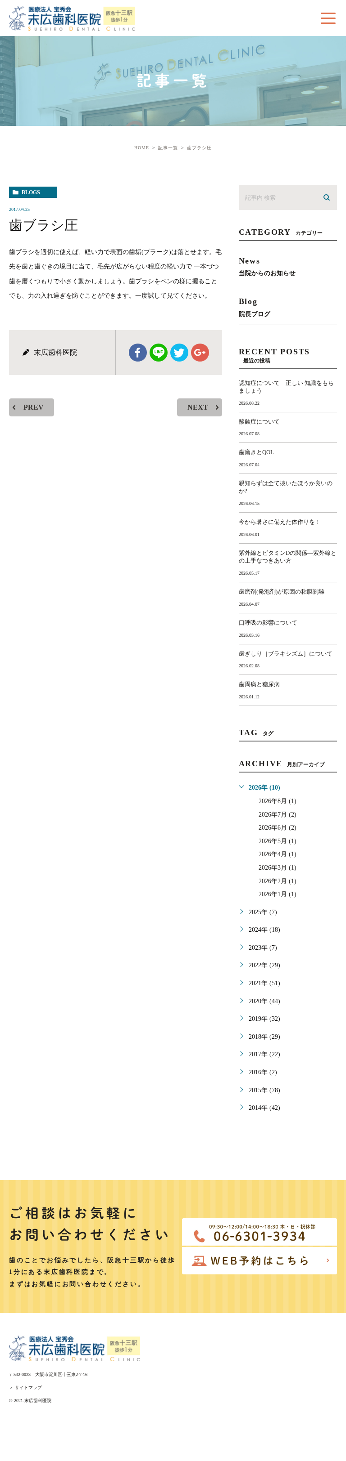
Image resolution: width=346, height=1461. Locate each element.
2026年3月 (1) (277, 867)
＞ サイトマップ (25, 1387)
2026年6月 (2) (277, 827)
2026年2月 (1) (277, 881)
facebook (138, 353)
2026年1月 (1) (277, 894)
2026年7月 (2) (277, 814)
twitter (179, 353)
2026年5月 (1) (277, 841)
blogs (31, 192)
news (267, 266)
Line (159, 353)
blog (254, 307)
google (200, 353)
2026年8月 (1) (277, 801)
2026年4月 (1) (277, 854)
